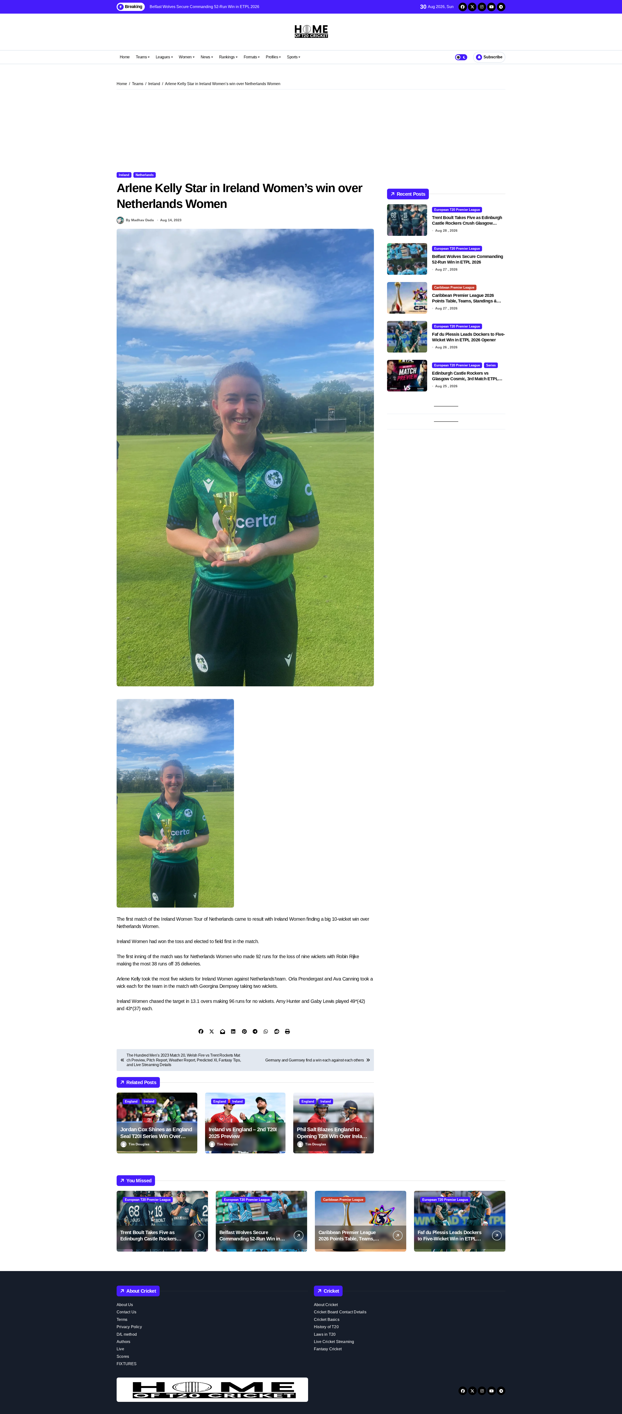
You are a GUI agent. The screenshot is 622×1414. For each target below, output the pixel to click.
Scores (123, 1356)
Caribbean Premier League (454, 287)
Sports (292, 57)
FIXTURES (127, 1364)
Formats (250, 57)
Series (491, 365)
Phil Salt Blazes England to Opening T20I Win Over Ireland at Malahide (332, 1136)
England (131, 1101)
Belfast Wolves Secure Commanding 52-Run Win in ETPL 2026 (249, 1239)
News (205, 57)
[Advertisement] (311, 131)
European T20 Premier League (457, 210)
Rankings (227, 57)
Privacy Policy (129, 1327)
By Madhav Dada (140, 220)
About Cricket (326, 1305)
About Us (125, 1305)
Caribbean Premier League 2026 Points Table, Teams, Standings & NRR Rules (464, 301)
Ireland (124, 175)
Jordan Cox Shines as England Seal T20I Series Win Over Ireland (156, 1136)
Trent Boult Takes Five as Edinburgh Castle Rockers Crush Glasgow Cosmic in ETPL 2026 (467, 223)
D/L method (127, 1334)
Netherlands (145, 175)
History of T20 (326, 1327)
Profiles (272, 57)
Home (125, 57)
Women (185, 57)
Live (120, 1349)
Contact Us (126, 1312)
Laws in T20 (325, 1334)
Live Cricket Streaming (334, 1342)
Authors (123, 1342)
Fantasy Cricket (328, 1349)
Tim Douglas (139, 1144)
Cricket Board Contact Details (340, 1312)
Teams (141, 57)
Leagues (163, 57)
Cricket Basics (326, 1319)
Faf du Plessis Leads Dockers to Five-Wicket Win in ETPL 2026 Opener (449, 1239)
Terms (122, 1319)
